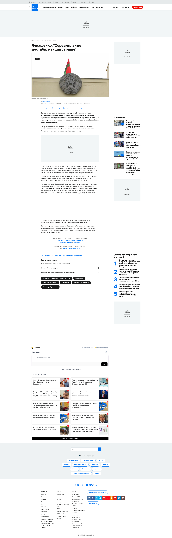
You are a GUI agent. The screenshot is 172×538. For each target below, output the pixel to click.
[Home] (32, 40)
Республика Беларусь (51, 40)
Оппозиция (65, 282)
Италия (74, 469)
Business (74, 7)
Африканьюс (60, 513)
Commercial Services (78, 497)
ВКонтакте (79, 240)
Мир (67, 7)
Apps (58, 508)
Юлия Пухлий (45, 101)
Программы (45, 516)
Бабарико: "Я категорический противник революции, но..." (58, 272)
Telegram (60, 240)
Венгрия (105, 464)
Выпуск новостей (62, 497)
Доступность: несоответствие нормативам (76, 519)
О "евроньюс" (76, 494)
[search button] (89, 2)
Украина (66, 464)
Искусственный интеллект (81, 473)
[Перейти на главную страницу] (35, 7)
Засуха (97, 473)
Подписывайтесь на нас (96, 492)
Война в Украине (88, 460)
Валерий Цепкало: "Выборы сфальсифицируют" (55, 263)
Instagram (77, 242)
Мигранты (85, 469)
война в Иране (73, 460)
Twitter (69, 242)
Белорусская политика (81, 282)
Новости (37, 40)
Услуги (59, 491)
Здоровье (94, 464)
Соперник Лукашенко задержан (50, 268)
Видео (43, 514)
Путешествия (84, 7)
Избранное (119, 117)
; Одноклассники (69, 240)
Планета (43, 501)
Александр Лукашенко (50, 287)
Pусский (33, 2)
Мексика (97, 469)
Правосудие (79, 278)
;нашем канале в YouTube (71, 248)
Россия (101, 460)
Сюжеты (44, 491)
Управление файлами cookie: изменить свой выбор (78, 525)
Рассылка (92, 503)
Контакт (74, 512)
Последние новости (49, 7)
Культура (99, 7)
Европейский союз (80, 464)
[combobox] (98, 2)
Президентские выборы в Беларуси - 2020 (56, 278)
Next (92, 7)
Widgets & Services (62, 511)
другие (74, 491)
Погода (59, 499)
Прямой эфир (137, 7)
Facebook (62, 242)
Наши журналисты (47, 519)
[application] (70, 75)
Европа (60, 7)
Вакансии (75, 515)
